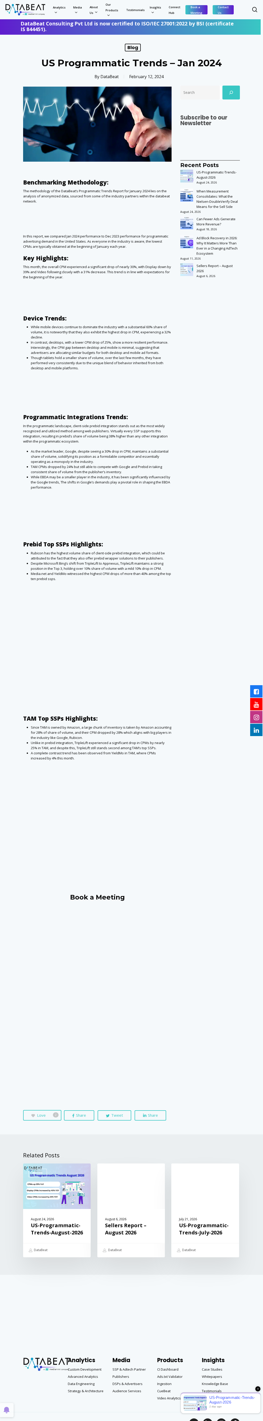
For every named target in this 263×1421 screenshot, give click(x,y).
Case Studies (212, 1369)
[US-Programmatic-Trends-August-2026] (186, 179)
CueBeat (164, 1391)
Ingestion (164, 1383)
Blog (132, 47)
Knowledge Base (215, 1383)
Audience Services (126, 1391)
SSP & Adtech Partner (129, 1369)
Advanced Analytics (83, 1376)
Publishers (120, 1376)
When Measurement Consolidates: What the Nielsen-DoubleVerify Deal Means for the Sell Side (217, 199)
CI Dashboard (168, 1369)
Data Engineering (81, 1383)
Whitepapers (212, 1376)
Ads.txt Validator (170, 1376)
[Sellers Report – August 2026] (186, 272)
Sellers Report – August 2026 (214, 268)
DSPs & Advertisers (127, 1383)
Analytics (81, 1360)
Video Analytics (169, 1398)
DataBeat (109, 76)
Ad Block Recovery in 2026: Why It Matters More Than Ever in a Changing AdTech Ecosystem (217, 246)
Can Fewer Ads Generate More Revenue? (216, 221)
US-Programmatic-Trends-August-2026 (216, 175)
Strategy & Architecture (86, 1391)
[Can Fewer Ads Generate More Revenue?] (186, 225)
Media (121, 1360)
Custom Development (84, 1369)
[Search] (231, 92)
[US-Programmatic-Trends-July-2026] (205, 1210)
